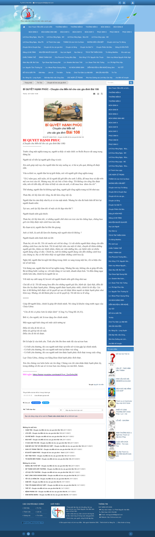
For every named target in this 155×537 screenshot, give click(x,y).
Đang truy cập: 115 (37, 522)
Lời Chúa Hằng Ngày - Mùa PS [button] (33, 42)
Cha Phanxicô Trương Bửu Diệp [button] (65, 57)
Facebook (37, 403)
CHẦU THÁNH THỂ (115, 248)
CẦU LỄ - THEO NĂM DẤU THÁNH (123, 369)
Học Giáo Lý (113, 231)
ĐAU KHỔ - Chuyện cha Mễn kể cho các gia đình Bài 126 (43, 440)
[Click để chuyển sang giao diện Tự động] (23, 533)
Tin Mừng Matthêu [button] (112, 52)
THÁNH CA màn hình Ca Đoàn (119, 179)
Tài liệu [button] (68, 72)
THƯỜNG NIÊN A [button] (61, 27)
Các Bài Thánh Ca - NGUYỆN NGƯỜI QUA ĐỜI (123, 454)
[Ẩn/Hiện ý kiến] (61, 410)
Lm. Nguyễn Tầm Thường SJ (118, 291)
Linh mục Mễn (77, 522)
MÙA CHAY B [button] (77, 32)
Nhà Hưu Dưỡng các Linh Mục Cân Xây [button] (99, 77)
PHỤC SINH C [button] (127, 32)
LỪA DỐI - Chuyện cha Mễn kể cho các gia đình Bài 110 (43, 433)
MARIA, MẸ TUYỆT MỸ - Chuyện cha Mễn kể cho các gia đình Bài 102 (48, 466)
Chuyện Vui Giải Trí (115, 205)
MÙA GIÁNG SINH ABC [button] (49, 32)
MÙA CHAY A (113, 123)
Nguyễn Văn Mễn (99, 384)
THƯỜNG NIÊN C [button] (92, 27)
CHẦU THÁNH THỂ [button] (29, 57)
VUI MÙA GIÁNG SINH (116, 300)
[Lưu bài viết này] (102, 94)
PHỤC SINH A (113, 136)
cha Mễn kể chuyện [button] (122, 77)
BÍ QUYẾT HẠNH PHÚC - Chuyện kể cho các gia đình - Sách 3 (45, 452)
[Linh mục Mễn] (27, 13)
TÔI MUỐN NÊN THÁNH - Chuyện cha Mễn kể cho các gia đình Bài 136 (48, 459)
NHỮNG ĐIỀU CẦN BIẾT (117, 183)
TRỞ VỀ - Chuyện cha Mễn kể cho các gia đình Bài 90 (42, 488)
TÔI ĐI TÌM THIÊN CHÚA (117, 235)
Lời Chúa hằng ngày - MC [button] (100, 37)
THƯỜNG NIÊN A (115, 92)
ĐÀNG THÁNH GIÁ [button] (45, 57)
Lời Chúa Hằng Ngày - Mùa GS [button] (77, 37)
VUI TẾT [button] (121, 67)
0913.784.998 (26, 3)
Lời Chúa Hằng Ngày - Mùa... (118, 149)
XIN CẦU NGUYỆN (115, 326)
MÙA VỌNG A (113, 105)
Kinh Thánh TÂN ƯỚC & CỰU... (119, 88)
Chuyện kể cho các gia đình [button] (53, 47)
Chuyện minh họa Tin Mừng (118, 187)
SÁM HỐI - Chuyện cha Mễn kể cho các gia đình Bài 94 (43, 482)
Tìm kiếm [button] (60, 72)
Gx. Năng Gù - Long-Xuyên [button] (32, 77)
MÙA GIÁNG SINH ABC (116, 118)
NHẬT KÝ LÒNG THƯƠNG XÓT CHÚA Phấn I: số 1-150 (123, 412)
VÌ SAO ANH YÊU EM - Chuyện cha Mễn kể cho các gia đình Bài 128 (47, 443)
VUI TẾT (111, 309)
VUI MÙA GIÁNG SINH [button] (76, 67)
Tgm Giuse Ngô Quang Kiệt (118, 274)
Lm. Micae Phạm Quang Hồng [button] (55, 67)
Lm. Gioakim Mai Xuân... (117, 278)
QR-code (26, 522)
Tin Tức (39, 508)
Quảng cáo (27, 515)
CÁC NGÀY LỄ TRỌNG (116, 175)
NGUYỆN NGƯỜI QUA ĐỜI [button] (48, 52)
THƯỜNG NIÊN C (115, 101)
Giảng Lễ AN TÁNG (115, 218)
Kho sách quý (113, 244)
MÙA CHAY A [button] (64, 32)
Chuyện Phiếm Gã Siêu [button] (104, 47)
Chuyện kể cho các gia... (117, 196)
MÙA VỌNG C (113, 114)
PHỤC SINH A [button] (101, 32)
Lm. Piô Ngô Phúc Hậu (116, 287)
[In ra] (98, 94)
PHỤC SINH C (113, 144)
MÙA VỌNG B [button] (118, 27)
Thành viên (27, 512)
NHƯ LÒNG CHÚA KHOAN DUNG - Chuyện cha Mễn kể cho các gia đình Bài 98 (50, 475)
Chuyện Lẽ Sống (114, 200)
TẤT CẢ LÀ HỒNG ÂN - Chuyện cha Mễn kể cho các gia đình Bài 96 (47, 479)
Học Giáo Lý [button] (78, 52)
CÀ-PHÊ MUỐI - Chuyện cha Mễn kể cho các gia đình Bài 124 (45, 436)
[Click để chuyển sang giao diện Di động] (33, 533)
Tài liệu (111, 317)
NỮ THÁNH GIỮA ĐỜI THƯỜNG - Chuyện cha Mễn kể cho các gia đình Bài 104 (50, 469)
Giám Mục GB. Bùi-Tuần (117, 270)
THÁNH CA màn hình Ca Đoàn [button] (73, 42)
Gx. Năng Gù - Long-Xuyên (118, 330)
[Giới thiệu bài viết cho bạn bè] (94, 94)
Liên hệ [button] (50, 72)
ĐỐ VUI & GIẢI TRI (115, 313)
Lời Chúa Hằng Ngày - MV (117, 153)
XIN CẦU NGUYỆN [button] (102, 72)
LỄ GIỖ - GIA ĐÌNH (122, 420)
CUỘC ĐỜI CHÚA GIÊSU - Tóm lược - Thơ (122, 444)
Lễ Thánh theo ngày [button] (53, 42)
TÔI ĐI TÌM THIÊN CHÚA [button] (94, 52)
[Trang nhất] (24, 26)
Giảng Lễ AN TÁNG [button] (29, 52)
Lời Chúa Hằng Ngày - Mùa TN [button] (33, 37)
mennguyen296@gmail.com (44, 3)
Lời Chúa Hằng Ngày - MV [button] (55, 37)
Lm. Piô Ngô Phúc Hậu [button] (115, 62)
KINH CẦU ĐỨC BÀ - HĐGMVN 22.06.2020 (123, 380)
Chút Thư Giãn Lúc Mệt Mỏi (118, 322)
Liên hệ (39, 512)
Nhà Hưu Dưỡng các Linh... (118, 339)
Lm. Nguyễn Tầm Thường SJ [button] (32, 67)
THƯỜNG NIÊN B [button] (76, 27)
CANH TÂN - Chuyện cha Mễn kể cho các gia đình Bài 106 (44, 430)
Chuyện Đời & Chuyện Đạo (118, 192)
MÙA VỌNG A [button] (105, 27)
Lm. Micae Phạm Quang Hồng (119, 296)
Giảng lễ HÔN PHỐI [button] (122, 47)
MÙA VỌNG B (113, 110)
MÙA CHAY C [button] (89, 32)
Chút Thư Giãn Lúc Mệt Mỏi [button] (83, 72)
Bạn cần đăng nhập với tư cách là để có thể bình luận (51, 416)
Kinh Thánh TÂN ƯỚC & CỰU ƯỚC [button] (40, 27)
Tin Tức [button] (114, 72)
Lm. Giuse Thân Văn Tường (118, 283)
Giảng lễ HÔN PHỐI (115, 213)
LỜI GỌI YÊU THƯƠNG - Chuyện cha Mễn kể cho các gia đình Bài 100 (48, 472)
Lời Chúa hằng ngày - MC (117, 162)
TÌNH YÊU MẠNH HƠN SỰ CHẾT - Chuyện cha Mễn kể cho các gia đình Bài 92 (50, 485)
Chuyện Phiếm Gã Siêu (116, 209)
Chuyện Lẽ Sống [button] (71, 47)
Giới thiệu (27, 508)
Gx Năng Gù (111, 522)
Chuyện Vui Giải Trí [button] (86, 47)
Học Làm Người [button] (66, 52)
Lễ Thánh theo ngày (115, 170)
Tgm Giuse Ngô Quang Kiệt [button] (51, 62)
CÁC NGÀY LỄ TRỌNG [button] (75, 77)
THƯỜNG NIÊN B (115, 97)
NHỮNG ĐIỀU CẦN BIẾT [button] (95, 42)
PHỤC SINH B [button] (114, 32)
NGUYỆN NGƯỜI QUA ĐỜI (118, 222)
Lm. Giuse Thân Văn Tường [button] (95, 62)
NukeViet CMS (94, 522)
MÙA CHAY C (113, 131)
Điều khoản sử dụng (124, 522)
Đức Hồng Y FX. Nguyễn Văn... (119, 261)
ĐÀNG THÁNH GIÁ (115, 252)
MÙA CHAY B (113, 127)
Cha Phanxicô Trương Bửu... (118, 257)
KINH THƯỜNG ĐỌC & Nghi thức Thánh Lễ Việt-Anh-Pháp (124, 435)
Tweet (46, 403)
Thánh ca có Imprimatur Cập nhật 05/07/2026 (124, 402)
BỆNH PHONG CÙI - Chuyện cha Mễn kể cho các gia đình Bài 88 (46, 492)
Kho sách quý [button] (125, 52)
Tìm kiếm (40, 515)
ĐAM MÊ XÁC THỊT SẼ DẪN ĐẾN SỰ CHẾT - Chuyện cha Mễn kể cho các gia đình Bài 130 (54, 446)
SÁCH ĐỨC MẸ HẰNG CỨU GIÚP (123, 390)
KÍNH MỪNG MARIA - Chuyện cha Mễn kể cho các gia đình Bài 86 (46, 495)
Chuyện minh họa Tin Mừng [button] (116, 42)
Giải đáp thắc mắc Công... (117, 335)
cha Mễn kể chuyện (115, 343)
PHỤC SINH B (113, 140)
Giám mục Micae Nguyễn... (118, 265)
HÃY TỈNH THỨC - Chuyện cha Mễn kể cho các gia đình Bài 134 (45, 456)
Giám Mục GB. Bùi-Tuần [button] (31, 62)
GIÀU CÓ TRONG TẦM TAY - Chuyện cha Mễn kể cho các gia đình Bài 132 (49, 449)
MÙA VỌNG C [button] (33, 32)
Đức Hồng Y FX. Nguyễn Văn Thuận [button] (91, 57)
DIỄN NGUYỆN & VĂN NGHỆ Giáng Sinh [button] (101, 67)
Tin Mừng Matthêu (115, 239)
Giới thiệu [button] (42, 72)
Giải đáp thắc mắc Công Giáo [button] (54, 77)
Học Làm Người (114, 226)
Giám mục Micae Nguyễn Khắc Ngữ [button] (119, 57)
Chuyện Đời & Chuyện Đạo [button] (32, 47)
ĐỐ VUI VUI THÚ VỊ (122, 354)
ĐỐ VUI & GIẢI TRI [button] (29, 72)
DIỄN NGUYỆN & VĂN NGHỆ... (119, 304)
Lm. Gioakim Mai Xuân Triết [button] (73, 62)
